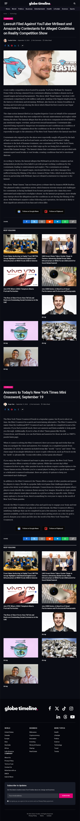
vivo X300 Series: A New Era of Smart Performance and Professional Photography (59, 290)
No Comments (37, 40)
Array (44, 317)
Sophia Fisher (12, 40)
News (8, 9)
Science (65, 9)
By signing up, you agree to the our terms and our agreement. (31, 801)
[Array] (59, 305)
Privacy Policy (43, 801)
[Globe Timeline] (40, 3)
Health (49, 9)
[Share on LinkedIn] (15, 45)
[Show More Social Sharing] (22, 45)
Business (29, 9)
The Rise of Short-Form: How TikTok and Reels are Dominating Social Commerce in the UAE (21, 300)
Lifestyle (57, 9)
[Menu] (6, 3)
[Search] (74, 3)
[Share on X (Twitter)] (8, 45)
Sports (72, 9)
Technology (8, 18)
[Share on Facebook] (5, 45)
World (14, 9)
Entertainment (39, 9)
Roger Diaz (11, 404)
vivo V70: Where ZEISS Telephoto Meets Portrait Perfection (19, 290)
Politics (21, 9)
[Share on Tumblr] (18, 45)
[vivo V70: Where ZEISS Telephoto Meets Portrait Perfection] (21, 276)
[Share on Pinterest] (11, 45)
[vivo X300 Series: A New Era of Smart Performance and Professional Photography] (59, 276)
